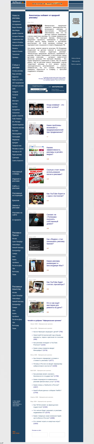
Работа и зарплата (76, 64)
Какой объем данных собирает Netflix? (47, 390)
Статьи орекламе (16, 66)
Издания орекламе (16, 180)
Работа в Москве (76, 58)
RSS (14, 431)
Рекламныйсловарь (17, 173)
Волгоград (15, 271)
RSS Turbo (16, 433)
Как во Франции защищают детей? (46, 332)
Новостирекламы (16, 16)
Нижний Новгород (17, 247)
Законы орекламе (16, 206)
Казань (14, 259)
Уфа (13, 268)
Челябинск (15, 262)
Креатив (15, 200)
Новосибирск (16, 245)
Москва (14, 238)
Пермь (14, 274)
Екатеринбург (16, 250)
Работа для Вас (76, 61)
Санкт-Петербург (17, 242)
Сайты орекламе (16, 187)
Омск (13, 256)
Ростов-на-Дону (17, 265)
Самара (14, 253)
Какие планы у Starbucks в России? (46, 385)
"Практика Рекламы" (60, 80)
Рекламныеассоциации (17, 194)
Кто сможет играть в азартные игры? (46, 421)
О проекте (16, 220)
